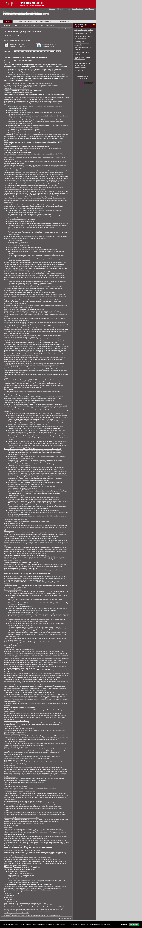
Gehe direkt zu (8, 51)
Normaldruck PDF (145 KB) (18, 44)
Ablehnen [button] (123, 924)
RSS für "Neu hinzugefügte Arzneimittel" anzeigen (94, 24)
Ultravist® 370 (78, 70)
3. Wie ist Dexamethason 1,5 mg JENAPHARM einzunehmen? (23, 87)
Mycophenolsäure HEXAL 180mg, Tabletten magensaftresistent (82, 65)
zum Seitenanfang (66, 918)
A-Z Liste (7, 21)
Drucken (68, 28)
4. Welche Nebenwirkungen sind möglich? (16, 89)
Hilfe (86, 9)
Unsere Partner (65, 21)
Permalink (60, 28)
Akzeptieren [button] (134, 924)
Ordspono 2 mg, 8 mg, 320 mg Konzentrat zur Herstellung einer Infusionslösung (83, 31)
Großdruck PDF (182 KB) (17, 46)
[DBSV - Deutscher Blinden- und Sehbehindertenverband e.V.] (85, 85)
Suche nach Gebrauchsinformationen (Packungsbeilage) (20, 12)
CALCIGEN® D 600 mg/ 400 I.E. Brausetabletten (83, 37)
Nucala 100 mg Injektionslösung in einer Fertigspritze (81, 43)
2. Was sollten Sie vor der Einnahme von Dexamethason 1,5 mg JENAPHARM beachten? (31, 85)
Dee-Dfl (25, 25)
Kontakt (91, 9)
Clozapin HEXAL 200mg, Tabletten (81, 53)
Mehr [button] (108, 924)
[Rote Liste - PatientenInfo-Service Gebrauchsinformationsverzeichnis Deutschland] (23, 7)
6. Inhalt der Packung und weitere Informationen (18, 92)
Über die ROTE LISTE (48, 21)
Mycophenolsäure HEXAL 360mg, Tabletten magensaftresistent (82, 59)
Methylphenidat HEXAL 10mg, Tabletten (83, 48)
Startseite (52, 9)
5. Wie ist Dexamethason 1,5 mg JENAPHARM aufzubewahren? (23, 90)
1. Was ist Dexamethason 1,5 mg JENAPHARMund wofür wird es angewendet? (28, 83)
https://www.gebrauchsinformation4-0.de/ (16, 913)
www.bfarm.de (53, 842)
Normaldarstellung (77, 9)
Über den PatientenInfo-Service (25, 21)
